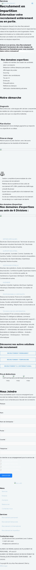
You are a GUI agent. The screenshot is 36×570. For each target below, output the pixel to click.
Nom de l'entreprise (6, 422)
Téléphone (3, 448)
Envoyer (6, 475)
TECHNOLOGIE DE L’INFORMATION (14, 311)
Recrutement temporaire (10, 522)
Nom (1, 413)
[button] (18, 239)
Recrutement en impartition (11, 530)
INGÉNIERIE (6, 282)
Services (4, 491)
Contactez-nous (7, 509)
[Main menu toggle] (32, 3)
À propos (5, 500)
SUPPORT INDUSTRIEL (10, 251)
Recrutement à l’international (11, 526)
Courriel (2, 439)
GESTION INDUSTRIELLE (11, 265)
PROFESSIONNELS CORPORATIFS (14, 294)
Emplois (4, 496)
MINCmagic (3, 566)
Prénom (2, 404)
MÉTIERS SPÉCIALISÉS (10, 239)
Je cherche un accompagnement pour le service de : (17, 457)
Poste (2, 431)
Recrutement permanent (10, 517)
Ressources (5, 504)
